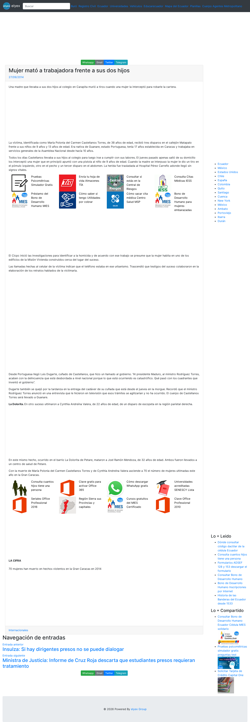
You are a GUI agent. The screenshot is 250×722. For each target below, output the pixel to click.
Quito (221, 188)
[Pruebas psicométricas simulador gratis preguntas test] (228, 662)
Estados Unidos (228, 172)
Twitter (109, 62)
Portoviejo (224, 213)
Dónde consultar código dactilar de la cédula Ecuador (231, 546)
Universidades (119, 6)
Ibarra (221, 217)
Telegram (121, 62)
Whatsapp (88, 62)
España (222, 180)
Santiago (223, 192)
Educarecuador (153, 6)
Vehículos (136, 6)
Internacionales (18, 630)
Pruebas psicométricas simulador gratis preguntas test (232, 650)
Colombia (224, 184)
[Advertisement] (102, 36)
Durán (221, 221)
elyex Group (139, 709)
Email (99, 62)
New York (224, 200)
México (222, 168)
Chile (221, 176)
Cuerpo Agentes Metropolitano (222, 6)
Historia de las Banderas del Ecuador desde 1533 (232, 599)
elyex (15, 6)
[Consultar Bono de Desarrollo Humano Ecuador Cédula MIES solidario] (228, 637)
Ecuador (102, 6)
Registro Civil (87, 6)
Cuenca (222, 196)
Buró (74, 6)
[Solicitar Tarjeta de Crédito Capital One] (226, 685)
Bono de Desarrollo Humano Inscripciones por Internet (232, 587)
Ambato (223, 208)
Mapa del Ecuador (176, 6)
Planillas (195, 6)
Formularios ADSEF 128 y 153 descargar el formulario (232, 566)
